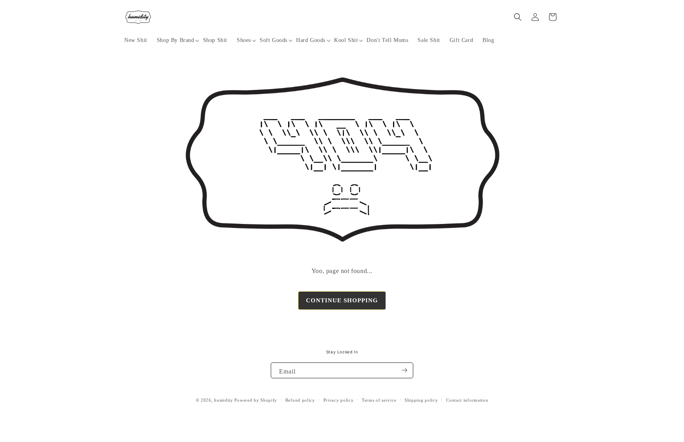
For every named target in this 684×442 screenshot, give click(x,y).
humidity (223, 400)
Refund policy (300, 400)
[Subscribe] (404, 370)
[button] (175, 40)
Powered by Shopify (255, 400)
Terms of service (379, 400)
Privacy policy (338, 400)
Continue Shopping (342, 300)
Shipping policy (421, 400)
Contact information (467, 400)
